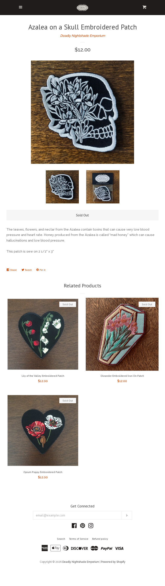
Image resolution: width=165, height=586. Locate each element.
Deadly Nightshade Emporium (82, 36)
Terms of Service (78, 538)
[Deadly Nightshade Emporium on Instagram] (90, 527)
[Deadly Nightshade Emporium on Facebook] (74, 527)
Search (61, 538)
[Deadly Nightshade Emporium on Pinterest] (82, 527)
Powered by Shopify (113, 561)
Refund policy (100, 538)
